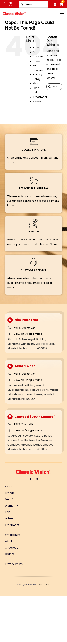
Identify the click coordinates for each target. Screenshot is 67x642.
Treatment (40, 97)
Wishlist (38, 101)
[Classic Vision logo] (14, 13)
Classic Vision (44, 584)
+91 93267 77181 (24, 424)
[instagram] (10, 4)
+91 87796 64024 (25, 328)
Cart (36, 52)
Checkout (39, 56)
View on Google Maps (28, 334)
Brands (37, 47)
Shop (36, 83)
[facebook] (4, 4)
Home (36, 61)
